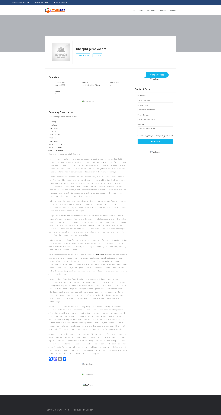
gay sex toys (102, 162)
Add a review (84, 55)
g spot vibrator (54, 135)
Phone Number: (143, 115)
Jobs (141, 10)
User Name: (142, 96)
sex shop (52, 122)
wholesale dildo (55, 148)
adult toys (52, 125)
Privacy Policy (164, 137)
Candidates (151, 10)
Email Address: (143, 105)
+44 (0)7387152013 (41, 2)
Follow (98, 55)
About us (163, 10)
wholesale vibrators (56, 144)
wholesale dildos (55, 151)
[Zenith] (55, 10)
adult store (99, 255)
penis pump (53, 128)
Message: (141, 124)
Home (133, 10)
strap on (52, 138)
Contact (173, 10)
